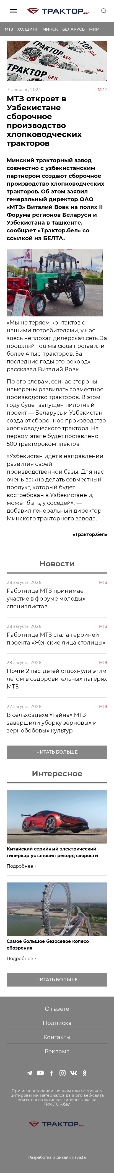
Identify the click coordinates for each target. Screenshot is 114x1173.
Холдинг (27, 29)
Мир (94, 29)
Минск (50, 29)
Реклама (57, 1051)
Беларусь (73, 29)
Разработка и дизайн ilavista (57, 1157)
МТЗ (9, 29)
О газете (57, 1008)
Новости (57, 563)
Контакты (57, 1037)
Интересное (57, 773)
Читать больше (57, 752)
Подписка (57, 1023)
